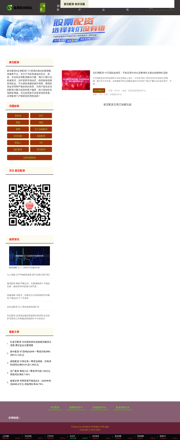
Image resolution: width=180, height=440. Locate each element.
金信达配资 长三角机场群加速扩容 (23, 306)
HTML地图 (104, 426)
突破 (18, 122)
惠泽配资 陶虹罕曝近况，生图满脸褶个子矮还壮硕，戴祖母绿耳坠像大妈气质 (28, 285)
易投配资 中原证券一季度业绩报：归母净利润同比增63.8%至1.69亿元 (30, 363)
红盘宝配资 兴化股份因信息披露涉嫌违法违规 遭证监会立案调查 (30, 343)
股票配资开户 (76, 407)
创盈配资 (41, 135)
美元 (41, 115)
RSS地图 (95, 426)
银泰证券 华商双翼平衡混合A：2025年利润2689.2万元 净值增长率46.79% (30, 382)
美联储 (18, 115)
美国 (18, 129)
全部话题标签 (29, 157)
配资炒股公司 (123, 407)
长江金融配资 (41, 129)
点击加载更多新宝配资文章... (117, 104)
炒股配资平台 (99, 407)
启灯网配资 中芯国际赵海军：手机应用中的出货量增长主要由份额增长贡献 (130, 72)
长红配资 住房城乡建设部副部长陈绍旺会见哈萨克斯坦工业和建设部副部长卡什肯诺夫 (28, 317)
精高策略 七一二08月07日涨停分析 (24, 267)
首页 (42, 7)
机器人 (18, 142)
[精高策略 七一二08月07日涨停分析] (29, 255)
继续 (41, 122)
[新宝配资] (19, 7)
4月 (41, 142)
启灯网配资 (99, 90)
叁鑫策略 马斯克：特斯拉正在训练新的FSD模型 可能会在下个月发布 (28, 296)
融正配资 (18, 149)
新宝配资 (61, 7)
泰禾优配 (18, 135)
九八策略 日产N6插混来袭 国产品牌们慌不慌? (28, 274)
